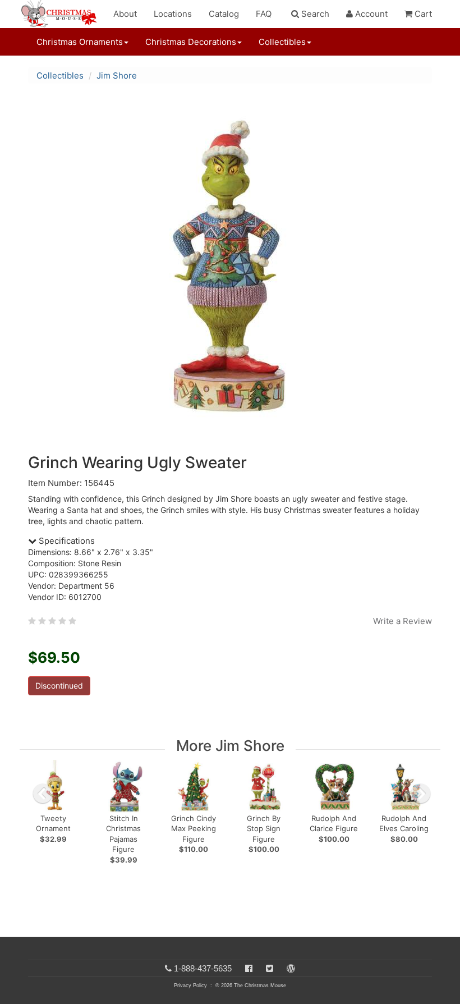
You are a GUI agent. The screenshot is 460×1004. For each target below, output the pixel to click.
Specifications (65, 540)
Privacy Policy (190, 985)
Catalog (224, 13)
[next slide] (421, 793)
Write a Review (402, 621)
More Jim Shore (230, 745)
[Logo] (62, 14)
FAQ (264, 13)
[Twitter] (269, 968)
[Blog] (291, 968)
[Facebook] (248, 968)
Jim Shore (116, 75)
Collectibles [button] (282, 41)
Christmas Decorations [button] (190, 41)
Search (314, 13)
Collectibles (60, 75)
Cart (422, 13)
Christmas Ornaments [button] (79, 41)
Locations (173, 13)
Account (370, 13)
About (125, 13)
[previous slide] (42, 793)
